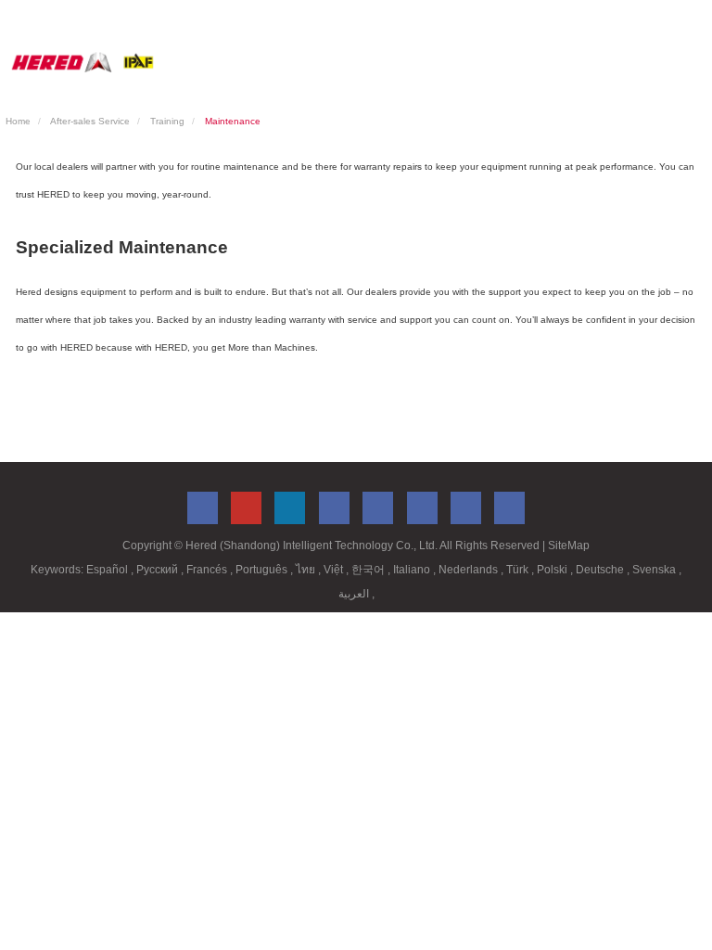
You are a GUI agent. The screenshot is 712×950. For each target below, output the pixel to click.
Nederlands (470, 569)
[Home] (82, 61)
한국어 (369, 569)
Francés (208, 569)
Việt (335, 569)
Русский (158, 569)
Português (262, 569)
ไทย (307, 569)
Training (167, 121)
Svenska (655, 569)
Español (108, 569)
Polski (553, 569)
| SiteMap (566, 545)
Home (18, 121)
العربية (355, 593)
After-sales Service (90, 121)
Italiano (413, 569)
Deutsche (601, 569)
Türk (518, 569)
